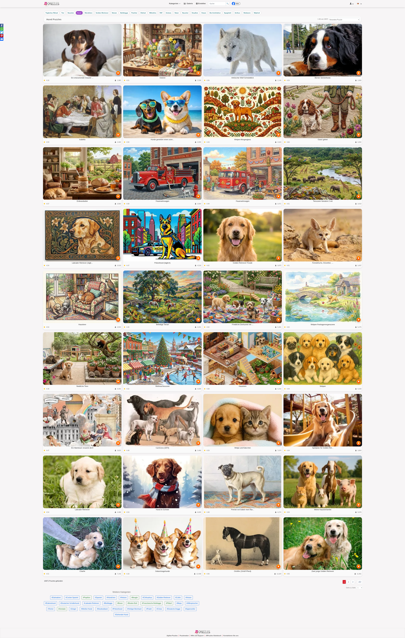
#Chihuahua (147, 597)
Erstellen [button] (202, 4)
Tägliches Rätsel (51, 13)
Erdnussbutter (82, 201)
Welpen (323, 386)
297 (359, 582)
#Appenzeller (190, 609)
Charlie (82, 571)
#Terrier (50, 609)
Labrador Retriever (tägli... (82, 263)
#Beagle (134, 597)
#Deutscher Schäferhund (69, 603)
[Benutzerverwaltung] (351, 4)
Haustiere (82, 325)
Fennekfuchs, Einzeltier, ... (322, 263)
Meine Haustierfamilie (322, 510)
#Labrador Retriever (91, 603)
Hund (79, 13)
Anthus (237, 13)
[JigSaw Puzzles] (51, 3)
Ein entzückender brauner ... (82, 78)
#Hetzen (123, 597)
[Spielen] (118, 73)
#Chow (159, 609)
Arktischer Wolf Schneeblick (242, 78)
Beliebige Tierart (162, 325)
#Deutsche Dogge (173, 609)
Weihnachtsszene (162, 386)
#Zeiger (73, 609)
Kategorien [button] (174, 4)
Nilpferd (257, 13)
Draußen (195, 13)
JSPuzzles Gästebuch (213, 635)
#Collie (178, 597)
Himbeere (247, 13)
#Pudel (149, 609)
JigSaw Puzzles (172, 635)
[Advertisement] (268, 605)
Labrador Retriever (82, 510)
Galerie (189, 4)
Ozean (203, 13)
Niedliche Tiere (82, 386)
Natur (177, 13)
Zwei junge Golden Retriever (323, 571)
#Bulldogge (108, 603)
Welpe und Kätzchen (242, 448)
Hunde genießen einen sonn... (162, 140)
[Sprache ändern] (359, 4)
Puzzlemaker (184, 635)
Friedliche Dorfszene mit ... (242, 325)
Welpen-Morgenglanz (242, 140)
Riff (161, 13)
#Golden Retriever (163, 597)
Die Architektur (215, 13)
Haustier (71, 13)
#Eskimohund (50, 603)
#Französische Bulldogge (151, 603)
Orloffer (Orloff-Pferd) (242, 571)
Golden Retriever (102, 13)
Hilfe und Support (197, 635)
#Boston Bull (132, 603)
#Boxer (120, 603)
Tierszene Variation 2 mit (323, 201)
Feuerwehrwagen (162, 201)
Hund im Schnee (162, 510)
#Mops (179, 603)
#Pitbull (169, 603)
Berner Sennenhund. (323, 78)
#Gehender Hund (121, 615)
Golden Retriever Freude (242, 263)
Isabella (82, 140)
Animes (168, 13)
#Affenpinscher (192, 603)
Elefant (143, 13)
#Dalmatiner (56, 597)
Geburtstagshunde (162, 571)
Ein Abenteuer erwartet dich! (82, 448)
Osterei (162, 78)
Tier (62, 13)
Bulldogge (124, 13)
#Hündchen (111, 597)
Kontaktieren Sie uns (230, 635)
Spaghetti (227, 13)
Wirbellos (152, 13)
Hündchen (88, 13)
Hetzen (114, 13)
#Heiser (188, 597)
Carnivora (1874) (162, 448)
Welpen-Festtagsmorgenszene (323, 325)
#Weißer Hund (86, 609)
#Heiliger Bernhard (134, 609)
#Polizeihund (117, 609)
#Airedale (62, 609)
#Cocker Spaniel (72, 597)
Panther (134, 13)
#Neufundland (102, 609)
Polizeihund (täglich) (162, 263)
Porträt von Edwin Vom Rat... (242, 510)
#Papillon (86, 597)
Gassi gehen (323, 140)
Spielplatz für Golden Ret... (322, 448)
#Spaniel (98, 597)
